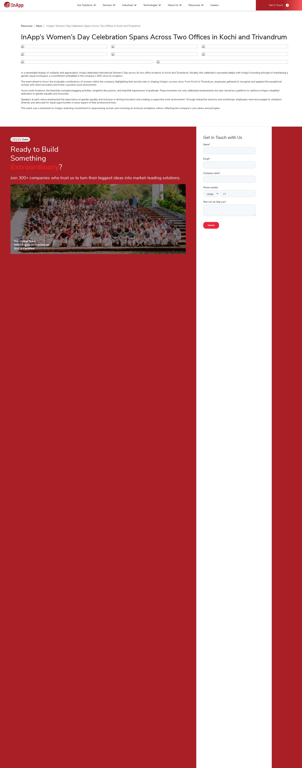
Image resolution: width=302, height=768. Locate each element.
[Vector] (13, 5)
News (39, 26)
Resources (27, 26)
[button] (95, 5)
